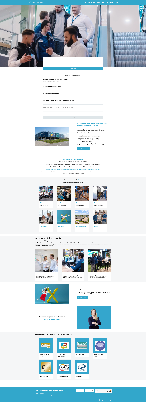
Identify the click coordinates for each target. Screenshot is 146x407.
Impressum (45, 400)
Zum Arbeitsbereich (44, 205)
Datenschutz (51, 400)
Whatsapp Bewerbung (60, 400)
